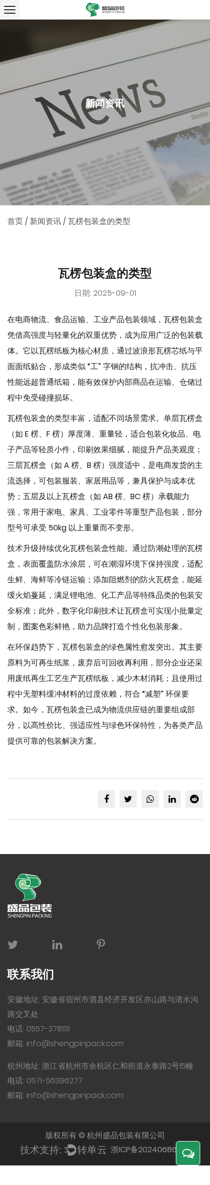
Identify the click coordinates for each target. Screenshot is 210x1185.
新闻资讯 (45, 221)
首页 (15, 221)
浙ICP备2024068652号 (152, 1149)
